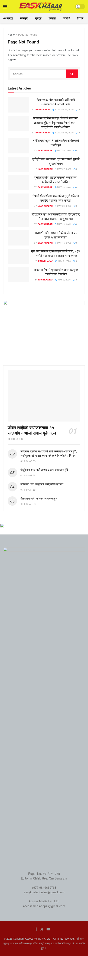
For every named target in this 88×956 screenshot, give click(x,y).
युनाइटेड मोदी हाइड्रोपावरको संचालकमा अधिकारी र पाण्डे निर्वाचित (55, 179)
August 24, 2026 (64, 109)
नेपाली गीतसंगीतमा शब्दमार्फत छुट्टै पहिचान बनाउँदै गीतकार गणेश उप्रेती (55, 198)
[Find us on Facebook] (36, 929)
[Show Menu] (5, 6)
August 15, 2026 (64, 132)
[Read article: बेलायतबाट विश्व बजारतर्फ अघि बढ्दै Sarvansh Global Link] (18, 105)
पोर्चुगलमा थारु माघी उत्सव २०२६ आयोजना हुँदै (44, 470)
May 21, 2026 (64, 187)
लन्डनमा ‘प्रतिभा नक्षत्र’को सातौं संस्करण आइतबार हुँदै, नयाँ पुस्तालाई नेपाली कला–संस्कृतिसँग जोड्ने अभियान (55, 122)
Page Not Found (27, 34)
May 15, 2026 (64, 242)
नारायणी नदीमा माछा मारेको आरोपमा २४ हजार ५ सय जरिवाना (55, 234)
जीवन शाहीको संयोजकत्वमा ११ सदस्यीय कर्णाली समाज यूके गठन (32, 430)
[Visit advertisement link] (44, 330)
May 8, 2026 (64, 279)
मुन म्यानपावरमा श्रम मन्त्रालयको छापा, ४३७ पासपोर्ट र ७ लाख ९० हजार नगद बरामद (55, 253)
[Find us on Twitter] (42, 929)
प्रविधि (66, 18)
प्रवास (52, 18)
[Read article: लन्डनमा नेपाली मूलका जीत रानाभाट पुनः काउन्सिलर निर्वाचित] (18, 275)
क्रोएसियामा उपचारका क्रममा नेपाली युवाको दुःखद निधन (55, 161)
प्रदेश (38, 18)
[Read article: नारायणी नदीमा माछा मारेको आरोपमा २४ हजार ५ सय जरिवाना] (18, 238)
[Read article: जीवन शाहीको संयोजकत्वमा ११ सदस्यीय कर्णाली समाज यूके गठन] (44, 396)
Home (11, 34)
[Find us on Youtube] (48, 929)
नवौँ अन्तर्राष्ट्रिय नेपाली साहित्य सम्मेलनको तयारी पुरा (56, 142)
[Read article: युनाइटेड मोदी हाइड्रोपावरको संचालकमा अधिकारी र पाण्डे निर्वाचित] (18, 182)
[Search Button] (72, 73)
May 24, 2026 (64, 150)
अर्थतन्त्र (8, 18)
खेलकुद (24, 18)
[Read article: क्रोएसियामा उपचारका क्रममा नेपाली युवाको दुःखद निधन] (18, 164)
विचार (80, 18)
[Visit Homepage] (41, 6)
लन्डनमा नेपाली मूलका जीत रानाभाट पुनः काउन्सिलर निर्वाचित (56, 271)
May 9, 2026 (64, 261)
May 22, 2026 (64, 169)
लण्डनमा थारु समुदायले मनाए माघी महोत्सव (42, 484)
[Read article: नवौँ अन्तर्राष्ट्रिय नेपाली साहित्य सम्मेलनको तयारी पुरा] (18, 145)
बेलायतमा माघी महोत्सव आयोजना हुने (39, 498)
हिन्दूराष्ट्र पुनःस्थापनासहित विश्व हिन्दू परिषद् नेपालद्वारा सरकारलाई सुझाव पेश (56, 216)
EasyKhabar (42, 109)
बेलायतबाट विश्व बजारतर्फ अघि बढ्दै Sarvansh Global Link (56, 101)
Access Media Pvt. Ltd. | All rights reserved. (50, 938)
